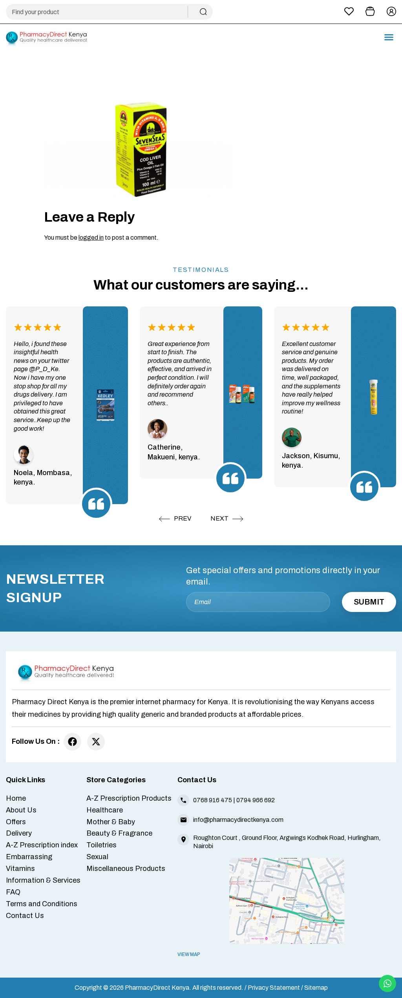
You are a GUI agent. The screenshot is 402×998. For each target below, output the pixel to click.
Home (16, 798)
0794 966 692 (255, 800)
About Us (21, 810)
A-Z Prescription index (42, 845)
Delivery (19, 833)
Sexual (97, 857)
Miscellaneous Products (125, 868)
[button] (389, 37)
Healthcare (104, 810)
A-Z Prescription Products (129, 798)
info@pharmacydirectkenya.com (238, 819)
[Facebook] (72, 741)
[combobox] (100, 12)
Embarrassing (29, 857)
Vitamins (20, 868)
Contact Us (25, 916)
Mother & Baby (110, 822)
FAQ (13, 892)
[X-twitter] (96, 741)
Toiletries (101, 845)
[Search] (203, 12)
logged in (91, 237)
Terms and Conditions (41, 904)
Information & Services (43, 880)
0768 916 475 (212, 800)
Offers (16, 822)
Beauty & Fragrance (119, 833)
